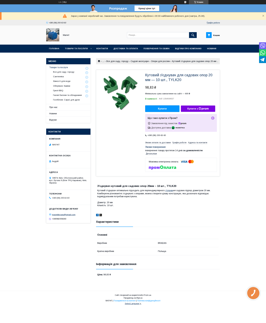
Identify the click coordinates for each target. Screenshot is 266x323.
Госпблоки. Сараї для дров (66, 100)
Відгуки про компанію (188, 48)
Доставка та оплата (125, 48)
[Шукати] (193, 35)
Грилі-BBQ (58, 90)
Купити (162, 108)
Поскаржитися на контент (125, 301)
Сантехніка (58, 76)
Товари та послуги (76, 48)
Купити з (192, 108)
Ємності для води (61, 81)
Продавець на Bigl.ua (133, 298)
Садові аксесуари (140, 61)
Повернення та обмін (156, 48)
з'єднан (169, 190)
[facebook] (97, 215)
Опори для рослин (160, 61)
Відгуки (53, 120)
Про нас (53, 107)
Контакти (102, 48)
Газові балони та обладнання (67, 95)
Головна (54, 48)
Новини (211, 48)
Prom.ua (147, 295)
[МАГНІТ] (52, 40)
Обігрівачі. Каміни (61, 86)
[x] (100, 215)
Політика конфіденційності (148, 301)
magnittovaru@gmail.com (63, 214)
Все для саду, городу (117, 61)
